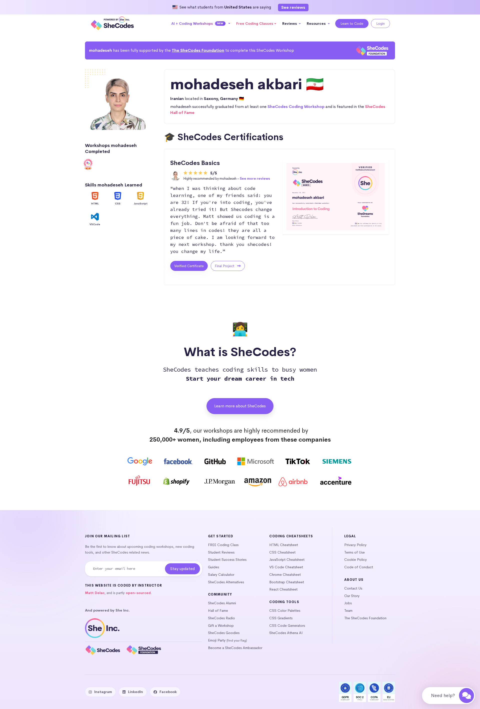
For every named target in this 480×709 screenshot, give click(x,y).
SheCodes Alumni (222, 603)
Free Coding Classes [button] (254, 23)
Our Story (352, 596)
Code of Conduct (358, 567)
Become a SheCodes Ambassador (235, 648)
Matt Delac (94, 593)
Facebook (168, 692)
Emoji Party (217, 640)
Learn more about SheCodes (240, 406)
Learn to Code (351, 23)
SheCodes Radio (221, 618)
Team (348, 610)
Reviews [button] (290, 23)
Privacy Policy (355, 545)
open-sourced (138, 593)
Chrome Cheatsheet (285, 574)
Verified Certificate (189, 266)
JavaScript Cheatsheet (286, 559)
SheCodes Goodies (224, 633)
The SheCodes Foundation (198, 50)
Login (380, 23)
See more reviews (255, 178)
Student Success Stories (227, 559)
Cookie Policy (355, 559)
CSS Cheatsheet (282, 552)
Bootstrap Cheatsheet (286, 582)
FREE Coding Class (223, 545)
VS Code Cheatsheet (286, 567)
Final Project (225, 266)
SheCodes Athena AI (286, 633)
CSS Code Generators (287, 625)
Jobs (348, 603)
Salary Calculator (221, 574)
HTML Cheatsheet (283, 545)
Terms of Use (354, 552)
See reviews (293, 7)
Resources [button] (317, 23)
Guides (213, 567)
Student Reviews (221, 552)
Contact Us (353, 588)
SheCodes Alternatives (226, 582)
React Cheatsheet (283, 589)
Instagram (103, 692)
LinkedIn (135, 692)
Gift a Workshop (221, 625)
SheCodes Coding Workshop (296, 106)
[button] (201, 23)
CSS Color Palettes (284, 610)
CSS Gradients (280, 618)
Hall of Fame (218, 610)
